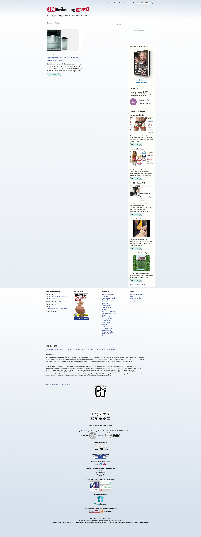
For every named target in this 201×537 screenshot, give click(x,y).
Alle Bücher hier (141, 83)
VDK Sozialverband (124, 431)
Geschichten (106, 305)
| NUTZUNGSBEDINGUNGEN (94, 349)
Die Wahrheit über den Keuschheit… (57, 309)
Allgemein (105, 296)
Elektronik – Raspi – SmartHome (112, 300)
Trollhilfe (132, 296)
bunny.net (114, 508)
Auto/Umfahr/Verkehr (109, 298)
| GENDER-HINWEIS (109, 349)
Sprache (104, 324)
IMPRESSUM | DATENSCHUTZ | (56, 349)
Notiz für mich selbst (108, 311)
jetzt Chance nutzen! (81, 318)
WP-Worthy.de (109, 522)
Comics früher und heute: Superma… (57, 296)
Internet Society (75, 431)
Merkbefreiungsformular (137, 300)
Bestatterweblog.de (90, 522)
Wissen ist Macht (107, 332)
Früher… (55, 299)
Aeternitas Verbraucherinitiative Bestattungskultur (100, 468)
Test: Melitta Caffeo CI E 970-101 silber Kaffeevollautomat (62, 59)
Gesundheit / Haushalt (109, 307)
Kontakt (121, 3)
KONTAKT (69, 349)
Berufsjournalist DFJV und (98, 462)
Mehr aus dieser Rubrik (137, 284)
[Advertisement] (139, 30)
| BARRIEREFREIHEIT (79, 349)
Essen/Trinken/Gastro (109, 302)
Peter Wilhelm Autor (119, 522)
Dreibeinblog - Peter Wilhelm (60, 384)
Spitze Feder (106, 321)
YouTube (133, 3)
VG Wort (100, 431)
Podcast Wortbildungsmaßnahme (142, 522)
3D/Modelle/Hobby (108, 294)
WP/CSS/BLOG (106, 334)
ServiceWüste (106, 317)
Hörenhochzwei (129, 522)
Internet (104, 309)
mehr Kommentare (51, 311)
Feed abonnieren (135, 302)
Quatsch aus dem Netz (109, 313)
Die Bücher (115, 3)
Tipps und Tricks (107, 326)
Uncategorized (106, 330)
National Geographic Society (89, 431)
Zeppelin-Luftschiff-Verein (110, 431)
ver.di (108, 462)
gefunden (105, 304)
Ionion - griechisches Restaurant (67, 522)
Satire (104, 315)
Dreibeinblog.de (80, 522)
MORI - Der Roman (100, 522)
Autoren (127, 3)
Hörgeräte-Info (54, 522)
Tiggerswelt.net (103, 508)
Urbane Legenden (135, 298)
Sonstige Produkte (107, 319)
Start (109, 3)
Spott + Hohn (106, 322)
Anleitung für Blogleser (137, 294)
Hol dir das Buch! (141, 80)
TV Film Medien (107, 328)
